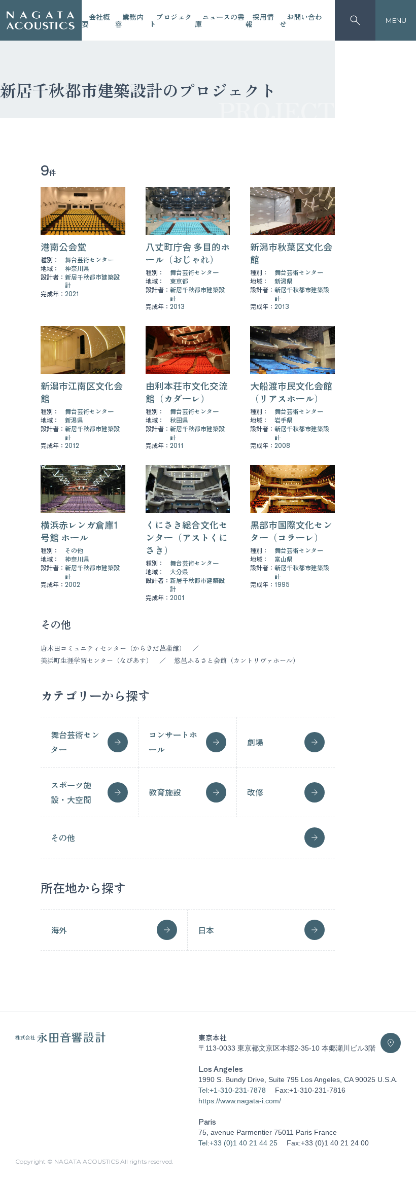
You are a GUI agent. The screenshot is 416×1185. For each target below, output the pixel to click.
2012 (72, 445)
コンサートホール (173, 741)
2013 (177, 306)
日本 (206, 930)
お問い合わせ (301, 20)
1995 (282, 584)
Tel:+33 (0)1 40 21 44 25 (238, 1143)
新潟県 (283, 280)
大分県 (179, 571)
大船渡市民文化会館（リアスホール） (291, 392)
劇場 (255, 742)
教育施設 (165, 792)
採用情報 (260, 20)
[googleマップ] (390, 1043)
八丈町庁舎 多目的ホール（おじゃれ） (188, 253)
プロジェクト (170, 20)
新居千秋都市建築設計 (92, 281)
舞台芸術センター (89, 259)
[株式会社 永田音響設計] (60, 1040)
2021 (72, 293)
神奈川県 (77, 268)
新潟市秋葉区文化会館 (291, 253)
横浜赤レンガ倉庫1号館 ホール (79, 531)
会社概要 (96, 20)
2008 (282, 445)
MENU (396, 20)
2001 (177, 597)
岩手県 (283, 419)
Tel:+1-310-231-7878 (232, 1090)
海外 (59, 930)
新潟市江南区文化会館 (82, 392)
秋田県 (179, 419)
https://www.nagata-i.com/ (239, 1101)
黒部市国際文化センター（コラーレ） (291, 531)
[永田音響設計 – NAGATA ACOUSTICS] (40, 20)
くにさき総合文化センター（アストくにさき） (187, 537)
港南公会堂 (63, 246)
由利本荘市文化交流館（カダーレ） (187, 392)
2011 (177, 445)
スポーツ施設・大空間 (71, 792)
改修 (255, 792)
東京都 (179, 280)
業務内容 (129, 20)
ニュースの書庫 (220, 20)
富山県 (283, 558)
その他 (74, 550)
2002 (72, 584)
